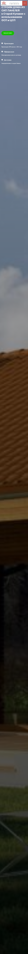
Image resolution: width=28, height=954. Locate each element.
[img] (3, 3)
